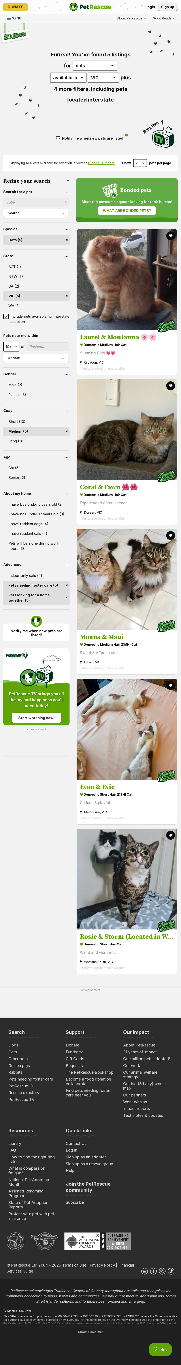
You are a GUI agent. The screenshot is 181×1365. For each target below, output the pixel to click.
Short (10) (16, 421)
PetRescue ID (20, 1086)
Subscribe (75, 1202)
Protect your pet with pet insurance (31, 1216)
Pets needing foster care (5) (33, 585)
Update (14, 358)
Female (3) (17, 394)
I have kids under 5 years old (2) (35, 504)
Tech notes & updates (143, 1115)
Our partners (134, 1095)
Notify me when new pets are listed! (93, 138)
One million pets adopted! (146, 1058)
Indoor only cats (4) (25, 575)
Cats (12, 1052)
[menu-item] (164, 18)
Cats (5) (15, 240)
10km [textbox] (10, 346)
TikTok (171, 1271)
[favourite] (170, 235)
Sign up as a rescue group (89, 1163)
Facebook (153, 1271)
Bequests (74, 1065)
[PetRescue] (90, 7)
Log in (71, 1150)
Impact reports (136, 1108)
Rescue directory (23, 1092)
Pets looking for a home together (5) (29, 598)
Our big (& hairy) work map (143, 1086)
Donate (15, 7)
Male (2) (15, 385)
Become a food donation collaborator (88, 1081)
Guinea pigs (19, 1065)
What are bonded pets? (127, 210)
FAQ (12, 1150)
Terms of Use (74, 1265)
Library (14, 1143)
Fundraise (74, 1052)
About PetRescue (139, 1045)
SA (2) (13, 286)
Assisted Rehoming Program (25, 1193)
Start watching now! (36, 718)
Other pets (18, 1058)
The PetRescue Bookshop (89, 1072)
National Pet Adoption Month (28, 1182)
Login (150, 7)
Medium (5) (18, 431)
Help (70, 1170)
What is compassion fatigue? (26, 1170)
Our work (131, 1065)
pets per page (160, 163)
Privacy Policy (102, 1265)
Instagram (162, 1271)
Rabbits (15, 1072)
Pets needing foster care (30, 1079)
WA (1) (14, 305)
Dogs (13, 1045)
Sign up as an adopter (86, 1157)
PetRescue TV (21, 1099)
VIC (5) (14, 296)
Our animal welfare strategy (140, 1074)
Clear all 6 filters (101, 163)
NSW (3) (15, 276)
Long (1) (15, 441)
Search (14, 213)
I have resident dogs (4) (28, 524)
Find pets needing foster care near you (88, 1092)
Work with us (135, 1102)
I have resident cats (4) (27, 533)
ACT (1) (14, 267)
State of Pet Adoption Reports (28, 1204)
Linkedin (144, 1271)
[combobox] (11, 346)
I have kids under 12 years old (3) (36, 514)
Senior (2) (16, 477)
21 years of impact (140, 1052)
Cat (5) (14, 468)
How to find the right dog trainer (31, 1159)
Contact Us (76, 1143)
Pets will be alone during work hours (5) (33, 546)
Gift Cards (75, 1058)
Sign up (167, 7)
